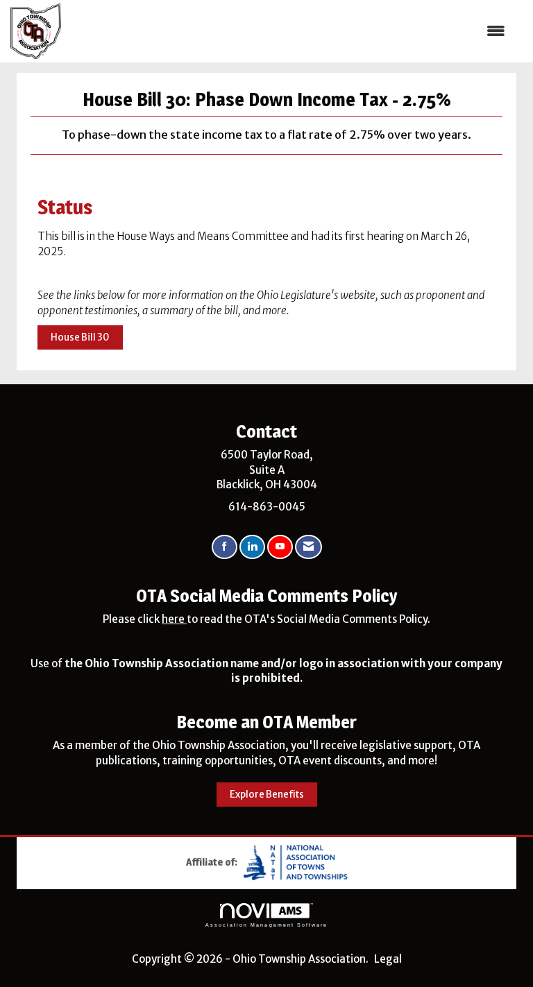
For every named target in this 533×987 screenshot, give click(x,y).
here (174, 619)
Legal (388, 958)
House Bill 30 (80, 337)
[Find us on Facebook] (224, 547)
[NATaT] (296, 861)
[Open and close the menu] (290, 31)
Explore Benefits (267, 794)
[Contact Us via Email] (308, 547)
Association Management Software (266, 924)
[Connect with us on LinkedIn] (252, 547)
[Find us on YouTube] (280, 547)
